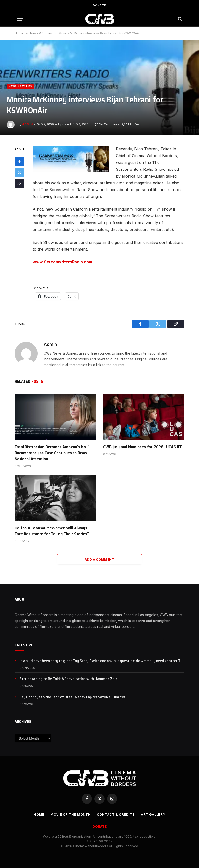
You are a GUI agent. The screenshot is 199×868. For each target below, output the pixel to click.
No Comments (109, 124)
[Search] (179, 18)
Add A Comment (99, 559)
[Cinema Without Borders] (100, 19)
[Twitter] (19, 172)
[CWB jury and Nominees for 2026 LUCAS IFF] (143, 417)
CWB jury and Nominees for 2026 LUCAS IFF (142, 447)
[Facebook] (19, 161)
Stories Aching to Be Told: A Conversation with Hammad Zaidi (68, 679)
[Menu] (20, 18)
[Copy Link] (19, 183)
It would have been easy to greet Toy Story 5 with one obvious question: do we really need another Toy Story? (101, 661)
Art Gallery (153, 814)
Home (39, 814)
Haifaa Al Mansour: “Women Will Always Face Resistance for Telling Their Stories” (52, 531)
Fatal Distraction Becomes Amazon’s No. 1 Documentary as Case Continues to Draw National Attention (52, 453)
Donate (99, 5)
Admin (27, 124)
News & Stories (20, 86)
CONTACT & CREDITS (116, 814)
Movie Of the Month (70, 814)
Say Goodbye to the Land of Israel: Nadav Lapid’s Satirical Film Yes (72, 697)
